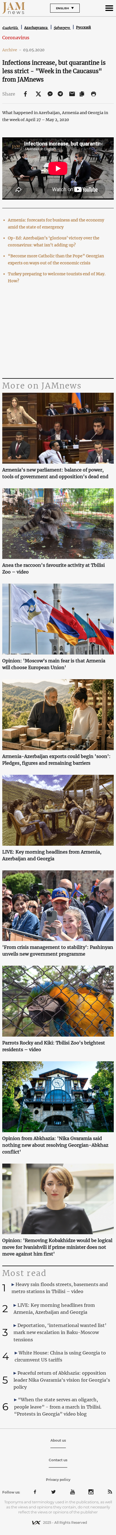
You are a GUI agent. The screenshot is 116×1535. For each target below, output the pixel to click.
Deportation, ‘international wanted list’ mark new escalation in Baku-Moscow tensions (60, 1332)
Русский (83, 27)
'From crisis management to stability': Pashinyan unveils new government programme (57, 950)
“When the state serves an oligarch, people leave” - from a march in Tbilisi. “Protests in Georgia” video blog (57, 1406)
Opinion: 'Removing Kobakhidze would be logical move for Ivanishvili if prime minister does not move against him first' (57, 1247)
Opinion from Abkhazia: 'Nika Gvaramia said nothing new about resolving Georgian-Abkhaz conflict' (55, 1145)
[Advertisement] (58, 332)
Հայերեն (10, 28)
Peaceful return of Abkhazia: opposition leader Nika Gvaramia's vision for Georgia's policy (62, 1380)
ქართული (62, 28)
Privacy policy (58, 1480)
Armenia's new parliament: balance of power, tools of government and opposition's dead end (55, 473)
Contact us (58, 1460)
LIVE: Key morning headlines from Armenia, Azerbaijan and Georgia (51, 855)
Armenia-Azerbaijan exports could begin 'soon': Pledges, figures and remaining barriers (56, 759)
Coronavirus (15, 37)
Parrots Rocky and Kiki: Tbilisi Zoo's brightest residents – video (53, 1046)
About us (58, 1440)
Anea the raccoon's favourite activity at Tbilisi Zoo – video (53, 568)
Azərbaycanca (36, 28)
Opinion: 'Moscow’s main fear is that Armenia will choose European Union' (53, 664)
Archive (11, 49)
